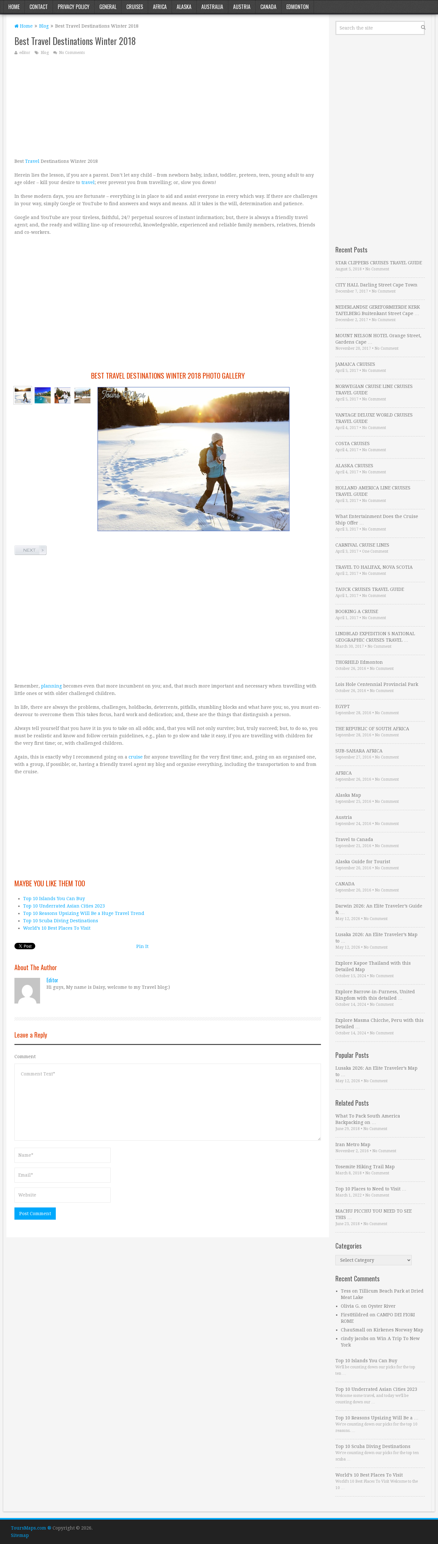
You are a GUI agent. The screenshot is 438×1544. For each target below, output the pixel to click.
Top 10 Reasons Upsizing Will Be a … (376, 1417)
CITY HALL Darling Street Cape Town (376, 284)
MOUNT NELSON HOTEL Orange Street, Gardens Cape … (378, 339)
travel (88, 182)
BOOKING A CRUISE (356, 611)
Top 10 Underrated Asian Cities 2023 (64, 905)
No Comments (72, 52)
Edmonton (297, 7)
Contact (38, 7)
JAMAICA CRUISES (355, 364)
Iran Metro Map (352, 1144)
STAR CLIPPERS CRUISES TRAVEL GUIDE (378, 262)
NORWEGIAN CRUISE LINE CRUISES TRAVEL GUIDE (374, 389)
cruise (136, 756)
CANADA (345, 883)
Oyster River (382, 1306)
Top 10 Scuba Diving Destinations (60, 920)
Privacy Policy (73, 7)
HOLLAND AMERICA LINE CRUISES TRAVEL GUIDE (372, 491)
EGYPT (342, 706)
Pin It (142, 946)
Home (14, 7)
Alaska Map (348, 795)
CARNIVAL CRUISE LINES (362, 545)
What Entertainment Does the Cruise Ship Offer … (376, 519)
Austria (241, 7)
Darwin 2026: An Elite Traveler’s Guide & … (378, 909)
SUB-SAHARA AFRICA (359, 750)
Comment (25, 1056)
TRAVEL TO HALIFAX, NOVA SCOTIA (374, 567)
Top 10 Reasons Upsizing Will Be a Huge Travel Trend (83, 913)
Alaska (184, 7)
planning (51, 686)
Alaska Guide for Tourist (362, 861)
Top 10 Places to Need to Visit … (370, 1188)
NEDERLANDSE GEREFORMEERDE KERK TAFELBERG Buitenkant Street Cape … (377, 310)
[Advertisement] (167, 106)
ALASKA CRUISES (354, 465)
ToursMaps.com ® (31, 1528)
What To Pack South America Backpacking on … (367, 1119)
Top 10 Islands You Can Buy (54, 898)
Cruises (134, 7)
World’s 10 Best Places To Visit (56, 928)
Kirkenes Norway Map (398, 1329)
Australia (212, 7)
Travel (32, 161)
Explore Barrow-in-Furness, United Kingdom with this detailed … (375, 995)
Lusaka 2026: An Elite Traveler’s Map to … (376, 937)
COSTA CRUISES (352, 443)
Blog (44, 26)
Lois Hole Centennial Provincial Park (376, 684)
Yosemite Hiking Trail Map (365, 1166)
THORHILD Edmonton (359, 662)
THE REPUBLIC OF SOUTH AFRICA (372, 728)
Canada (268, 7)
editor (24, 52)
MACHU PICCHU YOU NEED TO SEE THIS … (373, 1214)
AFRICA (343, 773)
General (107, 7)
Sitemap (20, 1535)
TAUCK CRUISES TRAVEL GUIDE (369, 589)
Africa (160, 7)
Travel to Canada (354, 839)
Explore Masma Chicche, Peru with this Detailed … (379, 1023)
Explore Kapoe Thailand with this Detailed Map (373, 966)
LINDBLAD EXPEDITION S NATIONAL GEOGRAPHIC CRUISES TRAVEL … (375, 637)
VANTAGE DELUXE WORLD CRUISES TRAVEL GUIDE (374, 418)
